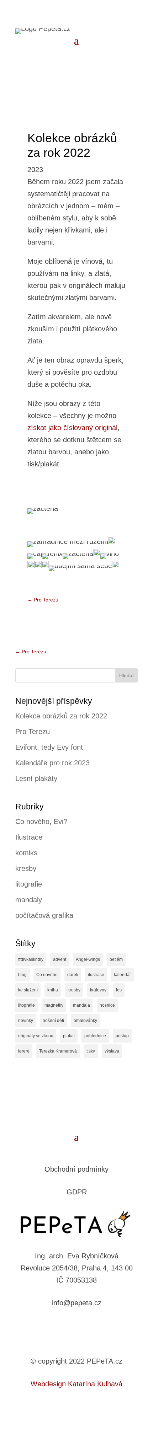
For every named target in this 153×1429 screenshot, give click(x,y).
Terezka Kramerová (58, 1051)
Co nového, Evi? (41, 821)
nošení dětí (53, 1020)
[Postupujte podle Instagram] (83, 1325)
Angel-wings (88, 959)
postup (122, 1035)
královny (98, 990)
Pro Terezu (32, 731)
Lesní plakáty (36, 778)
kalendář (122, 974)
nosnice (107, 1005)
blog (22, 974)
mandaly (28, 900)
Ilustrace (28, 837)
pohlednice (95, 1035)
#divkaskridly (30, 959)
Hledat (126, 675)
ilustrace (96, 974)
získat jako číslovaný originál (72, 428)
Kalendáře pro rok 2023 (52, 763)
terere (24, 1051)
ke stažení (28, 990)
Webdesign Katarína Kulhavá (76, 1384)
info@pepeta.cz (76, 1303)
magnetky (53, 1005)
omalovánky (85, 1020)
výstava (112, 1051)
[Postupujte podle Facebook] (69, 1325)
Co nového (47, 974)
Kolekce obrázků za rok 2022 (61, 716)
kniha (52, 990)
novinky (25, 1020)
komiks (26, 853)
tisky (90, 1051)
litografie (28, 884)
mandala (81, 1005)
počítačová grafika (44, 915)
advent (59, 959)
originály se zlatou (35, 1035)
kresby (25, 868)
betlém (116, 959)
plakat (69, 1035)
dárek (72, 974)
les (119, 990)
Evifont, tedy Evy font (49, 747)
